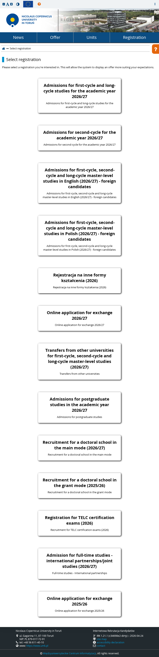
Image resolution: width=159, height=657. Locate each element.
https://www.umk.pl (37, 645)
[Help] (39, 4)
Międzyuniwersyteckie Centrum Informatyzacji (69, 653)
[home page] (3, 48)
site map (102, 639)
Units (92, 37)
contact (101, 645)
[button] (3, 4)
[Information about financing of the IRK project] (28, 4)
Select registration (23, 59)
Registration (134, 37)
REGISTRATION (78, 20)
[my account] (155, 4)
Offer (55, 37)
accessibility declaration (110, 642)
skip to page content (1, 1)
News (18, 37)
